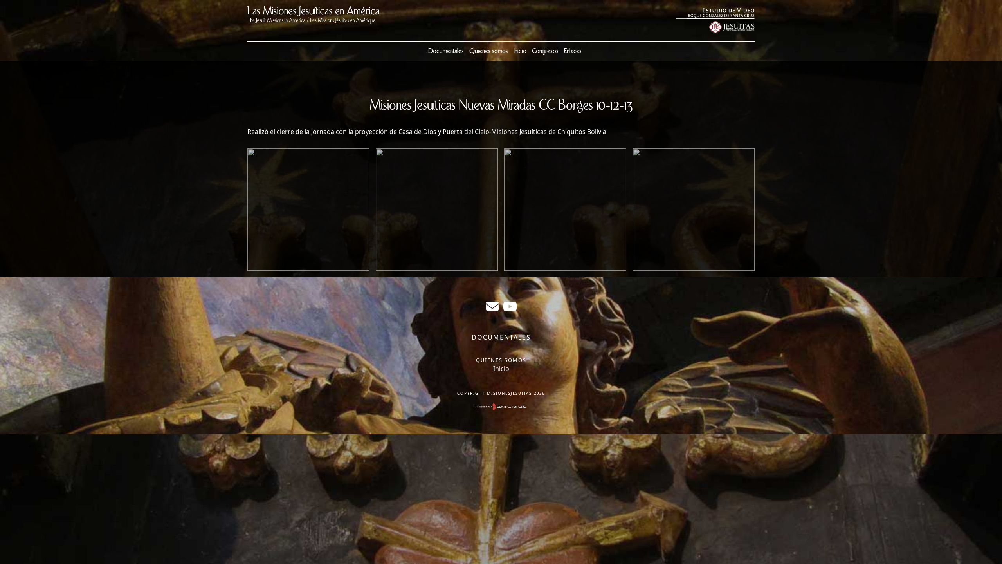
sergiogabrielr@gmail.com (492, 306)
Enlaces (573, 51)
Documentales (446, 51)
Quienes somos (488, 51)
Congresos (545, 51)
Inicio (520, 51)
